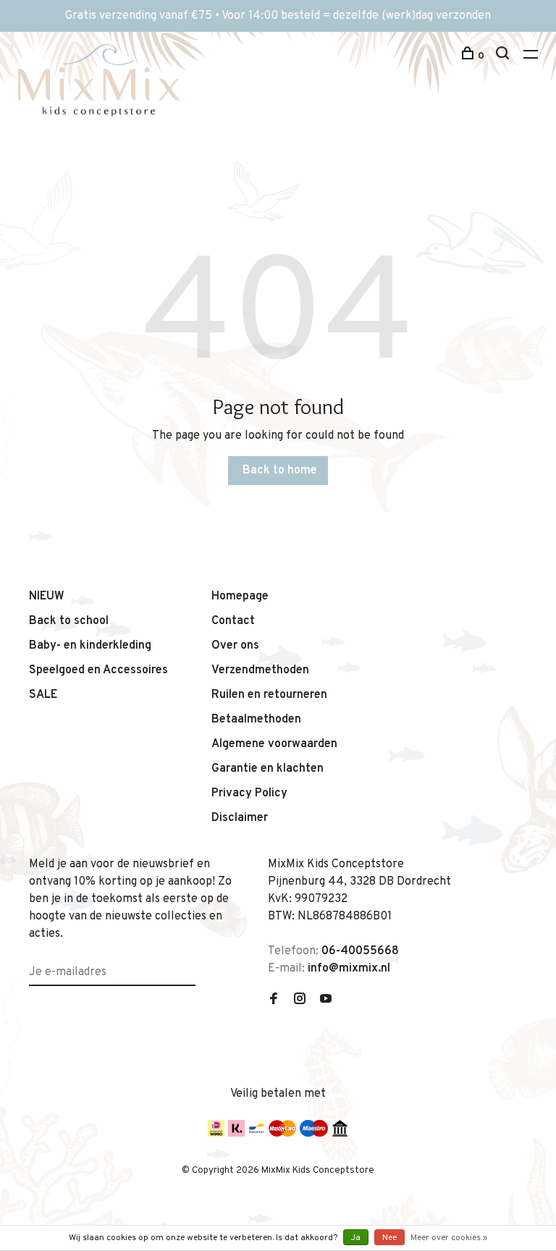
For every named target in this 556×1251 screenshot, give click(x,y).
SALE (43, 695)
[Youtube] (326, 1000)
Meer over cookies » (448, 1238)
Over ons (235, 646)
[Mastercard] (282, 1133)
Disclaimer (239, 818)
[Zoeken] (504, 56)
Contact (233, 621)
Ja (356, 1238)
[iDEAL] (216, 1133)
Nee (389, 1238)
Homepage (240, 596)
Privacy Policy (249, 793)
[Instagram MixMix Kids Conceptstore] (300, 1000)
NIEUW (46, 596)
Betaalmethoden (256, 719)
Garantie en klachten (267, 769)
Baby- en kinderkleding (90, 646)
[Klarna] (236, 1133)
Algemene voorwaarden (274, 744)
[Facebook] (273, 1000)
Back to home (280, 470)
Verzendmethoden (260, 670)
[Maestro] (314, 1133)
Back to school (69, 621)
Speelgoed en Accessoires (98, 670)
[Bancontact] (256, 1133)
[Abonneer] (190, 963)
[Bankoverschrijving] (340, 1133)
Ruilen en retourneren (269, 695)
